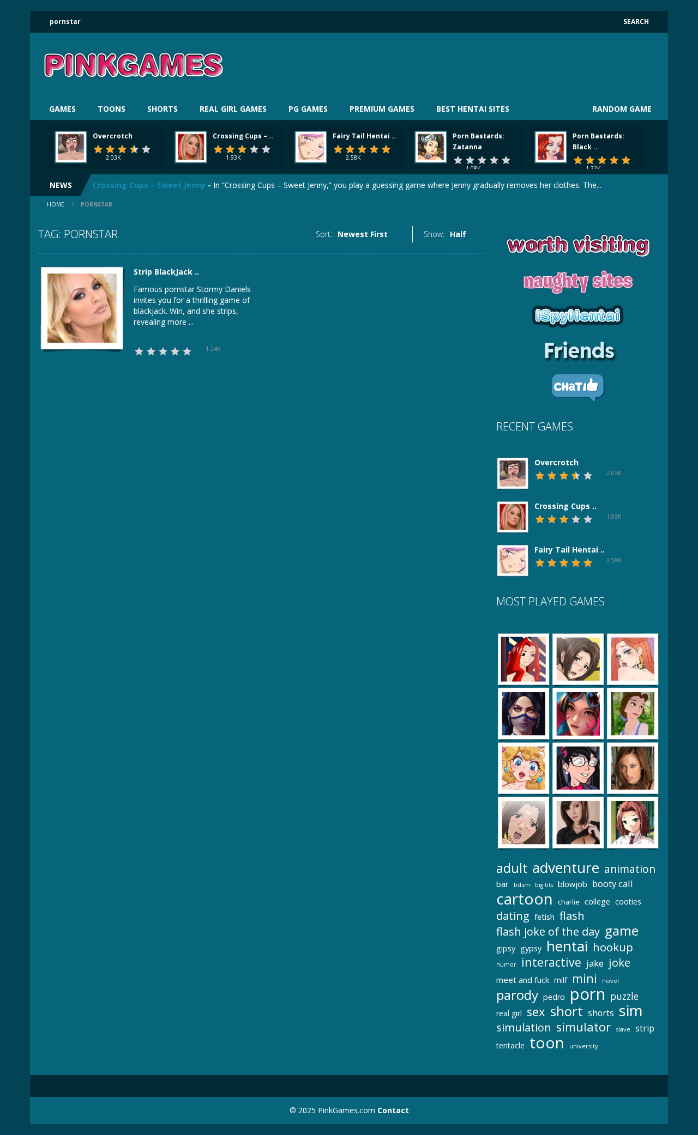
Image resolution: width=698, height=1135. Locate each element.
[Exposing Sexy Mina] (578, 822)
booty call (612, 883)
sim (631, 1010)
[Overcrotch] (512, 473)
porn (587, 994)
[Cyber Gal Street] (632, 658)
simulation (523, 1027)
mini (584, 978)
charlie (569, 902)
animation (629, 869)
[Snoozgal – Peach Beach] (523, 767)
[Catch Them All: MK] (523, 713)
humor (506, 964)
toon (546, 1042)
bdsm (522, 885)
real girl (509, 1013)
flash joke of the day (548, 931)
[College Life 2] (632, 822)
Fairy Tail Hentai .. (364, 136)
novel (610, 980)
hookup (613, 947)
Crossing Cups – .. (243, 136)
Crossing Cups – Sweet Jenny (149, 183)
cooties (628, 901)
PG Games (308, 109)
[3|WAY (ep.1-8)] (523, 658)
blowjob (572, 883)
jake (595, 963)
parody (517, 995)
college (597, 901)
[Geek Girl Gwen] (578, 767)
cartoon (524, 899)
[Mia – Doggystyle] (578, 658)
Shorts (162, 109)
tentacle (510, 1045)
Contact (393, 1110)
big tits (544, 885)
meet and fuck (522, 979)
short (566, 1011)
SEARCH (636, 21)
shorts (601, 1013)
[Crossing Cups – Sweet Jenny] (512, 516)
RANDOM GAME (621, 109)
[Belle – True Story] (632, 713)
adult (511, 868)
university (583, 1046)
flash (572, 915)
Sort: (324, 234)
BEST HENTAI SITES (472, 109)
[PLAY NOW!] (71, 146)
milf (560, 980)
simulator (583, 1027)
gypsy (530, 948)
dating (512, 915)
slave (623, 1029)
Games (62, 109)
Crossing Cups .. (565, 506)
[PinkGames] (133, 64)
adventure (565, 868)
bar (502, 883)
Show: (434, 234)
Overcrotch (113, 136)
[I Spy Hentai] (578, 713)
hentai (567, 946)
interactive (551, 962)
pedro (554, 997)
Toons (111, 109)
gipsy (505, 948)
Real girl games (233, 109)
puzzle (624, 996)
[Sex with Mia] (523, 822)
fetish (544, 916)
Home (55, 204)
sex (536, 1011)
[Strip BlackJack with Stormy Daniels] (81, 307)
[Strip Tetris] (632, 767)
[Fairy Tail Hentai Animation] (512, 560)
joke (619, 962)
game (622, 930)
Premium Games (382, 109)
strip (644, 1028)
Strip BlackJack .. (166, 271)
